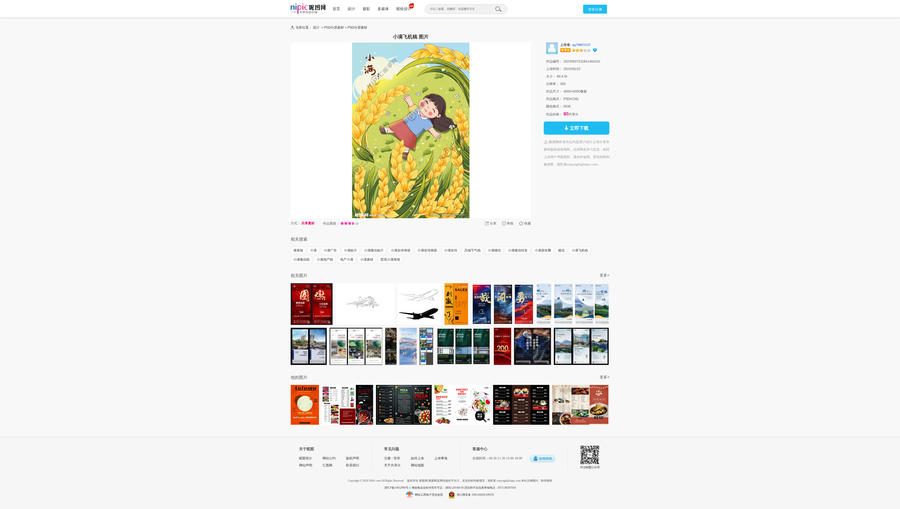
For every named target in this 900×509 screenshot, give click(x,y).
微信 (561, 250)
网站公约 (329, 458)
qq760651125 (581, 45)
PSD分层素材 (334, 27)
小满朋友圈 (543, 250)
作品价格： (554, 114)
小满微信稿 (301, 259)
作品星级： (331, 223)
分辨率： (552, 84)
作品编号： (554, 61)
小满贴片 (350, 250)
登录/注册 (595, 9)
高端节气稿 (472, 250)
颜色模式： (554, 106)
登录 (397, 458)
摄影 (366, 9)
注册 (387, 458)
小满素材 (366, 259)
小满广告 (330, 250)
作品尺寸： (554, 91)
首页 (336, 9)
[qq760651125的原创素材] (552, 48)
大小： (551, 76)
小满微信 (494, 250)
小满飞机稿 (580, 250)
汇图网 (327, 465)
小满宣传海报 (400, 250)
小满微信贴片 (374, 250)
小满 (313, 250)
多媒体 (383, 9)
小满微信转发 (518, 250)
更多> (604, 275)
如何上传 (417, 458)
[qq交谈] (542, 459)
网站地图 (417, 465)
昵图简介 (305, 458)
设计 (351, 9)
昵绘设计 (403, 9)
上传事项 (440, 458)
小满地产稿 (325, 259)
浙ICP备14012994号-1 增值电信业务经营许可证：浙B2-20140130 (424, 487)
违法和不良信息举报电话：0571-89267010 (490, 487)
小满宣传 (450, 250)
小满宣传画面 (427, 250)
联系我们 (352, 465)
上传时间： (554, 69)
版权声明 (352, 458)
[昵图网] (308, 9)
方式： (295, 223)
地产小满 (346, 259)
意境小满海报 (390, 259)
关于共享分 (392, 465)
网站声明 (305, 465)
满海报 (298, 250)
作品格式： (554, 99)
